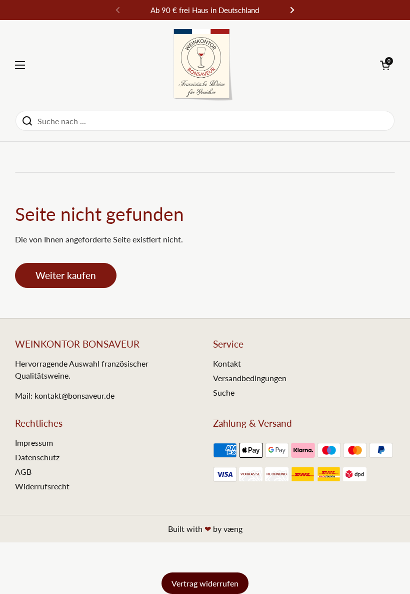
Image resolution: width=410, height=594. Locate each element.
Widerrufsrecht (42, 486)
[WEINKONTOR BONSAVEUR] (202, 65)
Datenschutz (37, 457)
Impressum (34, 442)
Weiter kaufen (66, 275)
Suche (223, 392)
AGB (23, 471)
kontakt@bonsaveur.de (74, 395)
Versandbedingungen (249, 378)
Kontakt (227, 363)
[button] (385, 65)
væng (233, 528)
